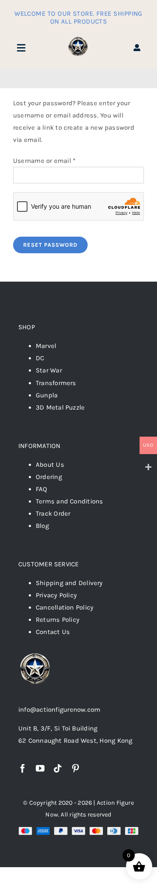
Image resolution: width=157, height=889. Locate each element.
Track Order (53, 513)
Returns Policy (57, 620)
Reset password (50, 244)
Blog (42, 526)
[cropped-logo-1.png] (78, 38)
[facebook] (22, 768)
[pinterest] (75, 768)
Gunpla (47, 395)
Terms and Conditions (69, 501)
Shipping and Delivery (69, 583)
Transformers (56, 383)
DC (40, 358)
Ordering (49, 477)
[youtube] (40, 768)
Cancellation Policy (64, 607)
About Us (50, 465)
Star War (49, 370)
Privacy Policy (56, 595)
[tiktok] (57, 768)
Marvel (46, 346)
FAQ (42, 489)
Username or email (44, 161)
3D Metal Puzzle (60, 407)
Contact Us (53, 632)
